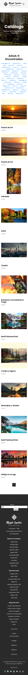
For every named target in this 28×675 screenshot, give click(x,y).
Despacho (14, 645)
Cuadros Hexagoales (14, 611)
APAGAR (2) (15, 71)
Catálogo (14, 640)
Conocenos (14, 629)
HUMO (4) (19, 84)
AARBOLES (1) (20, 78)
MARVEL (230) (14, 552)
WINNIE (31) (14, 582)
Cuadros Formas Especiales (14, 614)
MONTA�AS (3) (5, 63)
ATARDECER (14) (6, 67)
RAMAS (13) (16, 76)
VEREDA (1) (15, 90)
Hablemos (14, 650)
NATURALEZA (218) (14, 555)
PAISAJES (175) (19, 93)
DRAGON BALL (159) (14, 592)
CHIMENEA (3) (5, 86)
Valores (14, 633)
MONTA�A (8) (22, 80)
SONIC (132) (14, 598)
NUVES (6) (23, 73)
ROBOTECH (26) (14, 587)
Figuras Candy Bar (14, 619)
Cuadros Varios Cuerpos (14, 608)
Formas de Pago (14, 636)
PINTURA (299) (14, 544)
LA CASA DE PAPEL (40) (14, 579)
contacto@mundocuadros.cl (14, 531)
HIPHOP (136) (14, 576)
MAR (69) (10, 93)
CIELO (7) (15, 67)
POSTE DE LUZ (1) (9, 88)
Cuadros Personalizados (14, 606)
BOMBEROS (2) (10, 69)
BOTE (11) (15, 86)
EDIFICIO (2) (8, 75)
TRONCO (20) (10, 78)
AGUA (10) (11, 65)
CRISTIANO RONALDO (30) (14, 584)
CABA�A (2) (10, 84)
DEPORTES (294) (14, 550)
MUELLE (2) (23, 86)
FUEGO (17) (19, 69)
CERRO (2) (16, 82)
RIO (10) (24, 75)
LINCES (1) (16, 75)
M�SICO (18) (14, 595)
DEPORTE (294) (14, 547)
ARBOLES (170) (16, 63)
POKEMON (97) (14, 574)
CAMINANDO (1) (5, 90)
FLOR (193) (14, 560)
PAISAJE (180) (12, 91)
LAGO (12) (19, 65)
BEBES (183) (14, 566)
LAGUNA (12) (12, 80)
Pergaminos (14, 622)
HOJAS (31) (7, 76)
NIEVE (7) (4, 80)
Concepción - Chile (14, 528)
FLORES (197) (14, 558)
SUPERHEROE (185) (14, 563)
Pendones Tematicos (14, 616)
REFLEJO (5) (8, 82)
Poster (14, 624)
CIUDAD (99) (14, 73)
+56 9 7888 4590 (14, 534)
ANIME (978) (14, 542)
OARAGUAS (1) (20, 88)
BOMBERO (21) (5, 71)
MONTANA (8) (14, 590)
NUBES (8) (23, 67)
